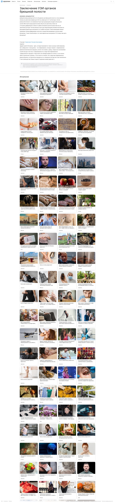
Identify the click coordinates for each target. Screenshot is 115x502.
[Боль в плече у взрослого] (48, 433)
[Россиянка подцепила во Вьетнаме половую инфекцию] (67, 108)
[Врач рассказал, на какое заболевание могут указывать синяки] (86, 108)
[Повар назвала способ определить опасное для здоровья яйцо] (29, 127)
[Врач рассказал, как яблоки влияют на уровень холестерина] (86, 89)
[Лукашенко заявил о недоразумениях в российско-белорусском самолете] (29, 337)
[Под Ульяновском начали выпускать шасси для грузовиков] (86, 414)
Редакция (67, 501)
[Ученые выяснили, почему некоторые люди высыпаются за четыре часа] (67, 318)
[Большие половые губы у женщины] (29, 89)
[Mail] (2, 1)
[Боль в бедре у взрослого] (29, 299)
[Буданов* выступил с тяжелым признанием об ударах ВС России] (48, 165)
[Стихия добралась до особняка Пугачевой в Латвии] (67, 375)
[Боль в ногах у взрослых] (29, 375)
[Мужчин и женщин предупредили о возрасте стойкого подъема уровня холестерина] (86, 318)
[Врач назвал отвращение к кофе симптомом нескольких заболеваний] (86, 299)
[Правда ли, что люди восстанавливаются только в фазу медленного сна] (29, 394)
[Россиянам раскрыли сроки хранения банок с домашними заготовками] (86, 356)
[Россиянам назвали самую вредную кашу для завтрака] (48, 127)
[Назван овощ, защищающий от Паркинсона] (29, 471)
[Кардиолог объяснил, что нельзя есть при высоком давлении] (86, 127)
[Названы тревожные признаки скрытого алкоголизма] (67, 299)
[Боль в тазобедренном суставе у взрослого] (29, 184)
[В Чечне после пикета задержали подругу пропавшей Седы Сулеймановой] (48, 108)
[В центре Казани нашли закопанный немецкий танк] (48, 280)
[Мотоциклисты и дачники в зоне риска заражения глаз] (67, 242)
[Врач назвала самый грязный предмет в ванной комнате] (86, 261)
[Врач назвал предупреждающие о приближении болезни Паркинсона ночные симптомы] (48, 318)
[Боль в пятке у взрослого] (86, 433)
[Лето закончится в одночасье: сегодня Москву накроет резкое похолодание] (86, 165)
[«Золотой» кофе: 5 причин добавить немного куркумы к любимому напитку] (67, 394)
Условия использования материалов (76, 501)
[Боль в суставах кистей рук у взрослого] (48, 242)
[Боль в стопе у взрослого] (48, 261)
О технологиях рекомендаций (95, 501)
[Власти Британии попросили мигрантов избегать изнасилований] (29, 223)
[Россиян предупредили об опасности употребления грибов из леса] (86, 242)
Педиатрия (29, 5)
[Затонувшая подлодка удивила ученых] (29, 452)
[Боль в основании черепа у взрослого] (29, 356)
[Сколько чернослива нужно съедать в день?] (86, 184)
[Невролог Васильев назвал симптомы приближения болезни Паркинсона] (86, 394)
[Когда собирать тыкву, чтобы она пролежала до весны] (86, 490)
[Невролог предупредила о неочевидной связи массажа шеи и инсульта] (48, 356)
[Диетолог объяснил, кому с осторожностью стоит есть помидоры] (67, 433)
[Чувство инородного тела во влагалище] (29, 165)
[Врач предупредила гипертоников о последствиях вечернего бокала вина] (29, 318)
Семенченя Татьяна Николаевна (33, 42)
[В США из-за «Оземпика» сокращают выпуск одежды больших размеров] (48, 394)
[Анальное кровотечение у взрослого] (67, 471)
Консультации (22, 5)
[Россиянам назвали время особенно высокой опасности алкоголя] (29, 261)
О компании (6, 501)
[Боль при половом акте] (29, 280)
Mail (2, 501)
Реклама (10, 501)
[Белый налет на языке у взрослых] (86, 452)
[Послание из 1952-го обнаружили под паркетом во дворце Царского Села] (67, 127)
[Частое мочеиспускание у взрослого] (67, 490)
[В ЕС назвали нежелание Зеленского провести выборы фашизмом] (86, 471)
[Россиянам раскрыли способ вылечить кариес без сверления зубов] (86, 375)
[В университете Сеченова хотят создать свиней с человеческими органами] (48, 204)
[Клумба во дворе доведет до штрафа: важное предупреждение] (86, 204)
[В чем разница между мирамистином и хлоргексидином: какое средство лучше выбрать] (67, 280)
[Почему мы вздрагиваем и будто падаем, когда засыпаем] (67, 452)
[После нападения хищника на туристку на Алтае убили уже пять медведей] (29, 204)
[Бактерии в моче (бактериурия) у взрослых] (48, 471)
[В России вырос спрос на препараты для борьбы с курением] (48, 223)
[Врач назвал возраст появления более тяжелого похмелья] (67, 261)
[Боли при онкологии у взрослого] (86, 146)
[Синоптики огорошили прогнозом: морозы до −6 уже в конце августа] (48, 490)
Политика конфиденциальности (107, 501)
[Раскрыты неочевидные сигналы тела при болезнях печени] (67, 89)
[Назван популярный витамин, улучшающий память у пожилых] (86, 280)
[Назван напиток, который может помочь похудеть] (86, 223)
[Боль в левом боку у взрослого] (67, 356)
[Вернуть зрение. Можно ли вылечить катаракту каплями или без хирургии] (48, 337)
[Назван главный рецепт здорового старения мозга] (48, 452)
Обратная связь (86, 501)
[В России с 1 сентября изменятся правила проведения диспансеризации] (48, 146)
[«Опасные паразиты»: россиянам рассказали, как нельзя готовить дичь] (67, 204)
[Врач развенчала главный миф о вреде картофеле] (48, 375)
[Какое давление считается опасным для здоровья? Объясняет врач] (48, 89)
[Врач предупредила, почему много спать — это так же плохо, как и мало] (67, 165)
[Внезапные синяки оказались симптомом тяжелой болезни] (29, 108)
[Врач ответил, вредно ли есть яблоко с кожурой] (67, 184)
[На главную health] (6, 1)
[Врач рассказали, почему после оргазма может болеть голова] (48, 184)
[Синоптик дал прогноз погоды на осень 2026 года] (29, 146)
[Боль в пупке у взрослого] (29, 433)
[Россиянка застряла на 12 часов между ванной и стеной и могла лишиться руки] (86, 337)
